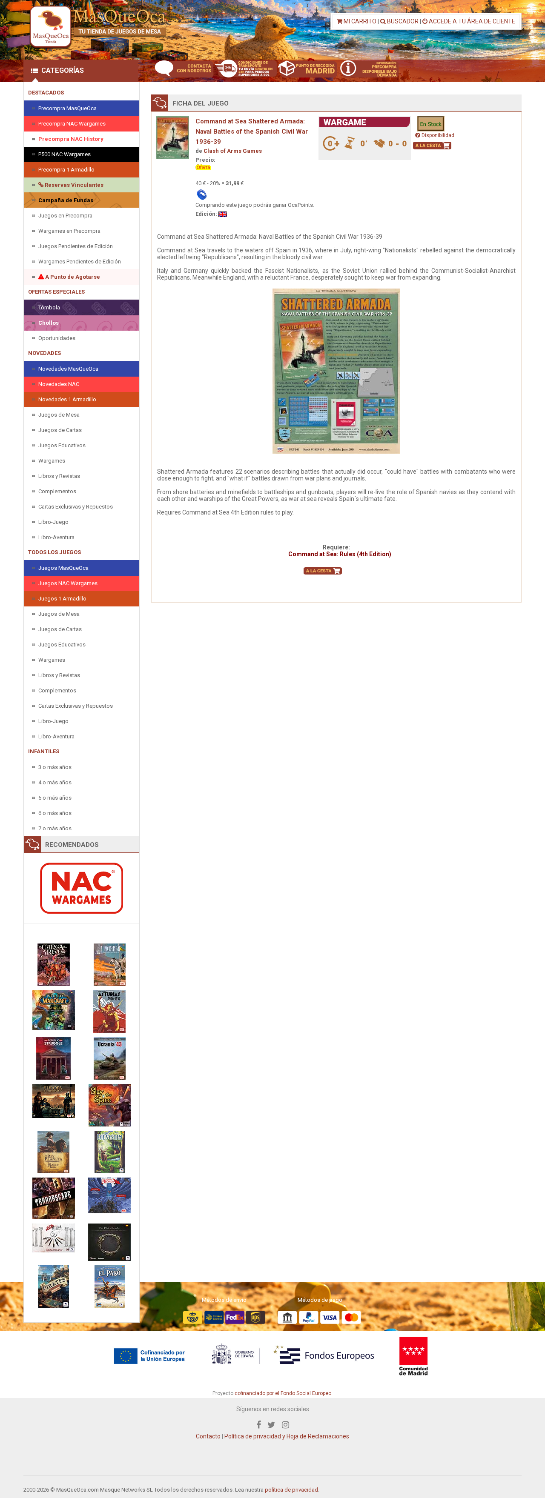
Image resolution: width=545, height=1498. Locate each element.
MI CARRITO (359, 21)
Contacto (208, 1436)
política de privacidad (291, 1490)
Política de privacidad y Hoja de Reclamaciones (286, 1436)
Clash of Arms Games (233, 151)
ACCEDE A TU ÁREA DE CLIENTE (471, 21)
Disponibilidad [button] (437, 135)
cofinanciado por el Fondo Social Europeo (283, 1393)
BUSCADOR (402, 21)
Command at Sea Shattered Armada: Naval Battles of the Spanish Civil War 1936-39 (251, 131)
